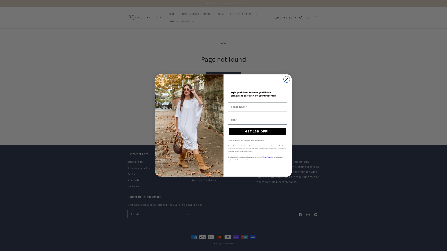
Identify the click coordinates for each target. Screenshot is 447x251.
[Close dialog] (287, 79)
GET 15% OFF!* (257, 131)
